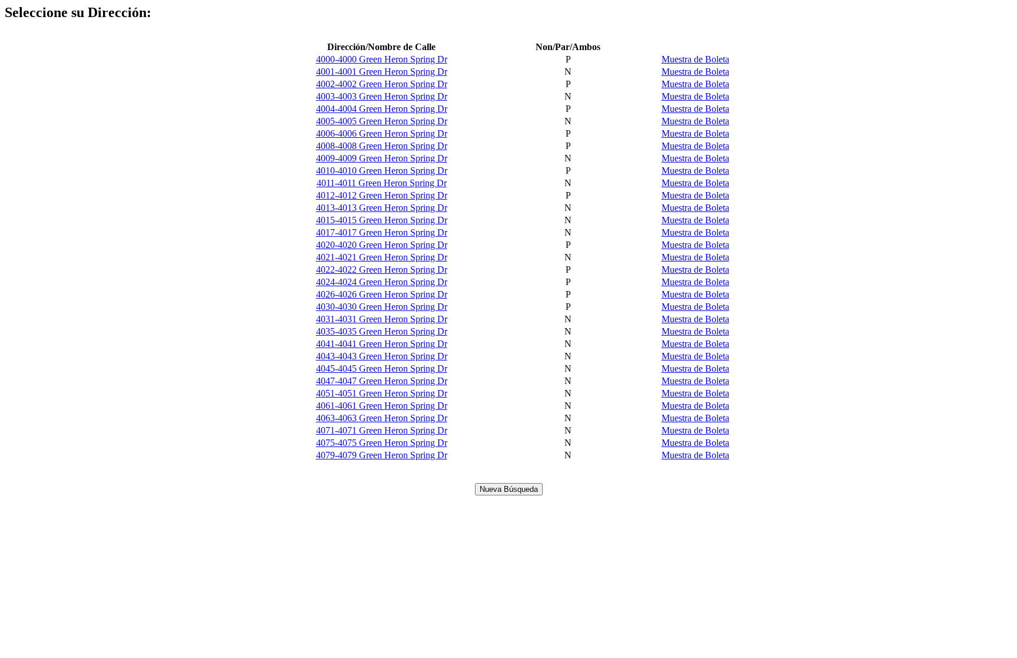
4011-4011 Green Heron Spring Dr (382, 183)
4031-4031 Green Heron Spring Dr (381, 319)
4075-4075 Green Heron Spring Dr (381, 443)
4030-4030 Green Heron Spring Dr (381, 307)
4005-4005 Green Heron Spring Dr (381, 121)
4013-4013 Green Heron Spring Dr (381, 208)
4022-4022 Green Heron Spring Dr (381, 269)
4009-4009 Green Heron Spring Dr (381, 158)
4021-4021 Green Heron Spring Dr (381, 257)
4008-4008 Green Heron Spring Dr (381, 146)
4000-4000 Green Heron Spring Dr (381, 59)
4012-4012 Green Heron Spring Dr (381, 195)
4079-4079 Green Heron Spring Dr (381, 455)
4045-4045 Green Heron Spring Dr (381, 368)
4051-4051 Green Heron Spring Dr (381, 393)
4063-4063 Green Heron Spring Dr (381, 418)
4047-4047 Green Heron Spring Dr (381, 381)
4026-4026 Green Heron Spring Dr (381, 294)
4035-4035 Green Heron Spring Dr (381, 331)
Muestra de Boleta (695, 59)
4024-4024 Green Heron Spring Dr (381, 282)
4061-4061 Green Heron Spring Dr (381, 406)
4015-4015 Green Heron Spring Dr (381, 220)
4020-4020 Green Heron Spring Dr (381, 245)
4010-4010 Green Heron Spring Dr (381, 171)
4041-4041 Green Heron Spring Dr (381, 344)
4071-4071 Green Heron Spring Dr (381, 430)
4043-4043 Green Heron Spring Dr (381, 356)
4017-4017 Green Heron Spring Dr (381, 232)
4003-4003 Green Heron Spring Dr (381, 96)
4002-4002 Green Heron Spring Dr (381, 84)
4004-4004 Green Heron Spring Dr (381, 109)
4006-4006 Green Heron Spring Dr (381, 133)
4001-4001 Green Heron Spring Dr (381, 72)
